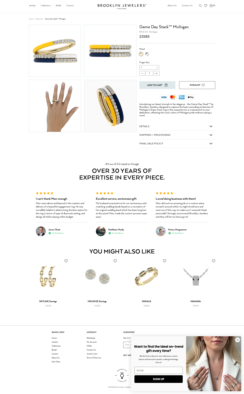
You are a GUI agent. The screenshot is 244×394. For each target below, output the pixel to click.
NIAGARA (195, 301)
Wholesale (91, 338)
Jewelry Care (92, 354)
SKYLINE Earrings (48, 301)
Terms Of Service (94, 358)
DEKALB (146, 301)
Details (144, 126)
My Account (92, 342)
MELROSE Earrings (97, 301)
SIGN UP (158, 379)
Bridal (58, 5)
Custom (70, 5)
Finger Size (144, 62)
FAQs (89, 346)
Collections (46, 5)
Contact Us (187, 5)
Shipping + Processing (155, 135)
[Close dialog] (237, 339)
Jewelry (32, 5)
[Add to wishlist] (66, 261)
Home (31, 19)
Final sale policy (151, 143)
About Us (172, 5)
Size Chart (56, 362)
